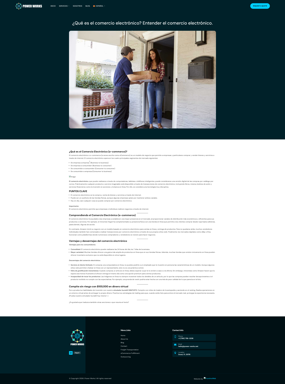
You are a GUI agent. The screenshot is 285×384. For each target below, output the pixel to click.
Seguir (77, 353)
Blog (88, 6)
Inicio (53, 6)
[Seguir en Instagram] (71, 353)
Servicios (63, 6)
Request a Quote (260, 6)
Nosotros (77, 6)
